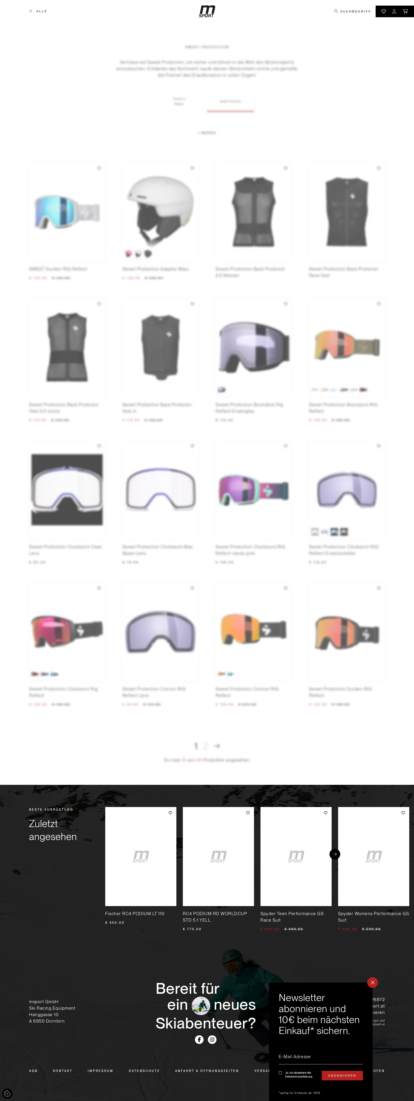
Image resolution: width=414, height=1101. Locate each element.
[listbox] (161, 254)
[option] (128, 254)
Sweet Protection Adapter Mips (155, 269)
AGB (33, 1071)
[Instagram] (212, 1039)
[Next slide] (334, 854)
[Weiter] (217, 746)
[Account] (394, 11)
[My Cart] (405, 11)
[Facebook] (199, 1039)
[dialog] (321, 1042)
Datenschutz (144, 1071)
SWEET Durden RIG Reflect (58, 269)
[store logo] (207, 11)
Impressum (100, 1071)
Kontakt (62, 1071)
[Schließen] (372, 982)
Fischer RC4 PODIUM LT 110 (135, 913)
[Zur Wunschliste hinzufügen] (99, 168)
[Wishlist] (383, 11)
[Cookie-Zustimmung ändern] (7, 1094)
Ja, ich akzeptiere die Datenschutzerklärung (298, 1074)
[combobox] (355, 11)
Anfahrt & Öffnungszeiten (207, 1071)
